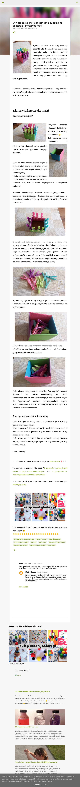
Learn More (37, 785)
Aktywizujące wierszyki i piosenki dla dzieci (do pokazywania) (36, 762)
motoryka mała (41, 539)
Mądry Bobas (30, 572)
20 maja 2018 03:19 (42, 572)
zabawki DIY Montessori (57, 542)
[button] (14, 32)
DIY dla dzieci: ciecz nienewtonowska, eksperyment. (32, 692)
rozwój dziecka (54, 539)
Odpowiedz (23, 587)
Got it (46, 785)
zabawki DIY (42, 542)
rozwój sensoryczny (21, 542)
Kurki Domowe (25, 563)
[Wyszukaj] (77, 2)
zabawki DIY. (55, 461)
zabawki (33, 542)
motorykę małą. (19, 485)
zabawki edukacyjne (20, 545)
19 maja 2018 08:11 (37, 563)
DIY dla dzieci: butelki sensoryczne (26, 727)
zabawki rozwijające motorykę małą (42, 545)
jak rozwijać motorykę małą (24, 539)
